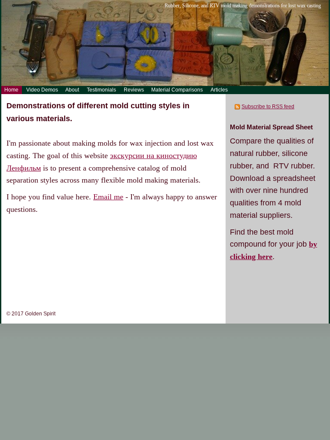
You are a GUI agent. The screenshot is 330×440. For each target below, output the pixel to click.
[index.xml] (237, 107)
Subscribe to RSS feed (267, 107)
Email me (108, 196)
